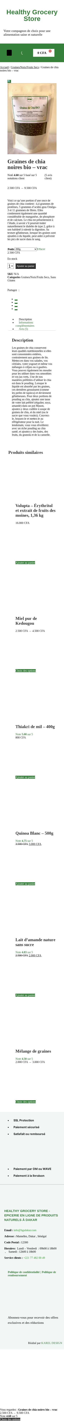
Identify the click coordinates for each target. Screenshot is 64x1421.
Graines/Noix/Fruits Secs (25, 67)
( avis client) (48, 177)
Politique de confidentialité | (25, 1272)
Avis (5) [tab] (23, 328)
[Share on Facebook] (16, 300)
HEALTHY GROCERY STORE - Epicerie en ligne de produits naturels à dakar (31, 1215)
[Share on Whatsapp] (16, 309)
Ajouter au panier (25, 266)
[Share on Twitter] (16, 303)
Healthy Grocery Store (32, 15)
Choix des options (25, 670)
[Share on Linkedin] (16, 306)
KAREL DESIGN (51, 1343)
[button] (9, 53)
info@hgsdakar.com (25, 1230)
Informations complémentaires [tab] (24, 324)
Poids (11, 249)
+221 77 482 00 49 (34, 1257)
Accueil (4, 67)
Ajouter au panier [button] (25, 562)
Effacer (41, 249)
